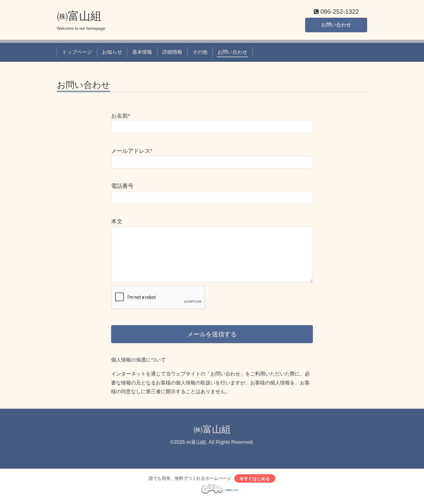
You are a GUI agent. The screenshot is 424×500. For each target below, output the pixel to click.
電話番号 (122, 186)
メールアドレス (131, 151)
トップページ (77, 52)
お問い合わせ (336, 24)
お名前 (120, 116)
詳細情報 (172, 52)
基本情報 (142, 52)
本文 (116, 221)
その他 (199, 52)
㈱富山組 (79, 16)
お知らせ (112, 52)
